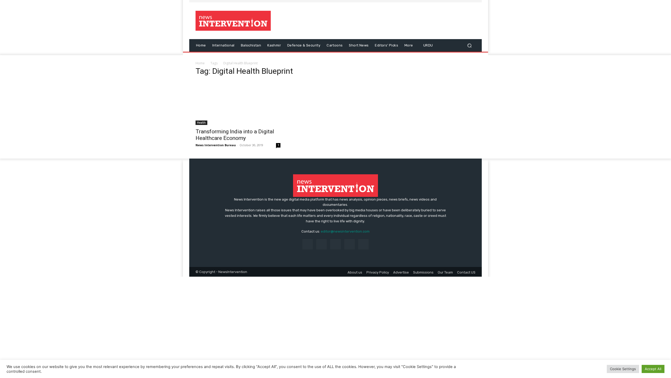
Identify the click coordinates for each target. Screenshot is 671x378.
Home (200, 63)
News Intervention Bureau (216, 145)
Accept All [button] (653, 369)
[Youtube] (363, 244)
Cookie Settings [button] (623, 369)
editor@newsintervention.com (345, 231)
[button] (469, 45)
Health (201, 122)
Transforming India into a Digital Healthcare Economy (235, 134)
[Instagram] (321, 244)
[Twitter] (349, 244)
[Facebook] (307, 244)
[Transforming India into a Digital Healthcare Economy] (238, 103)
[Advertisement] (379, 21)
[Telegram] (335, 244)
